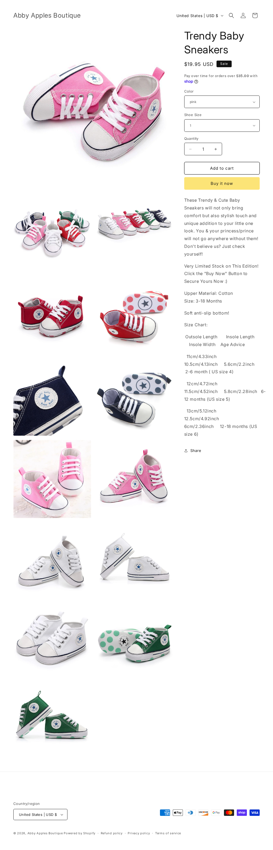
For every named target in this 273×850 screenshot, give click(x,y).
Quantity (191, 138)
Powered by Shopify (79, 833)
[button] (231, 15)
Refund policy (112, 833)
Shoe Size (193, 115)
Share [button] (195, 450)
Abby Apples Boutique (45, 833)
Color (189, 91)
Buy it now (222, 183)
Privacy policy (139, 833)
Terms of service (168, 833)
